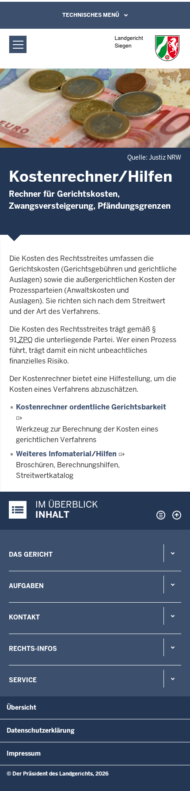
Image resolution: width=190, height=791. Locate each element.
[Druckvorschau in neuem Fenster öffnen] (159, 515)
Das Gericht (31, 554)
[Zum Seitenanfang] (174, 515)
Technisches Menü (90, 15)
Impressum (24, 753)
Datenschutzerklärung (41, 730)
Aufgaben (26, 586)
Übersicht (21, 707)
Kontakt (24, 617)
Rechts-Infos (33, 649)
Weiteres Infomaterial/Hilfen (66, 454)
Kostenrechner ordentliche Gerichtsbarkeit (91, 407)
